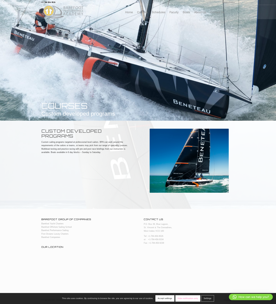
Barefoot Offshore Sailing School (56, 227)
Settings (207, 298)
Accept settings (165, 298)
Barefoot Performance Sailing (55, 230)
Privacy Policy (228, 2)
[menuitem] (228, 2)
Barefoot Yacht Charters (52, 223)
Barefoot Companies (50, 237)
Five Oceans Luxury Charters (55, 234)
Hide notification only (188, 298)
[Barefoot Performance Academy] (63, 12)
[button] (251, 297)
